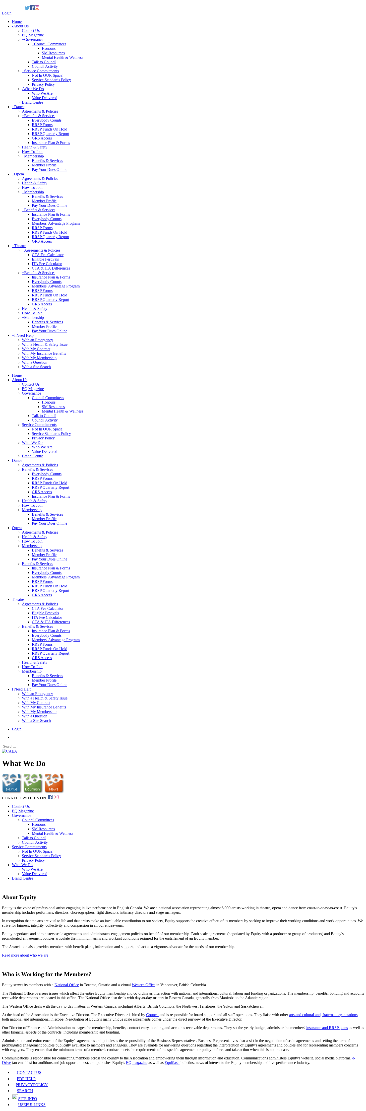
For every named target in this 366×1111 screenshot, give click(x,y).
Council (152, 1015)
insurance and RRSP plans (327, 1028)
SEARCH (25, 1091)
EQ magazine (136, 1062)
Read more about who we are (25, 955)
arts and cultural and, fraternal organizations (323, 1015)
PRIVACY (32, 1085)
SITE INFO (27, 1099)
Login (6, 13)
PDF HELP (26, 1079)
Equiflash (172, 1062)
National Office (67, 985)
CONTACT (29, 1072)
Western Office (143, 985)
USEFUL (32, 1105)
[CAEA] (9, 751)
